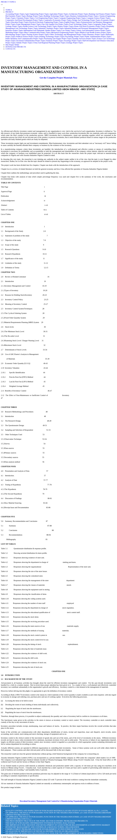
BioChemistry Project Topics (15, 16)
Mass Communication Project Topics (37, 32)
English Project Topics (72, 22)
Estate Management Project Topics (28, 24)
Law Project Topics (69, 30)
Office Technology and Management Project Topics (68, 34)
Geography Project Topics (102, 24)
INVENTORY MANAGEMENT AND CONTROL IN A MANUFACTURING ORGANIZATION (42, 827)
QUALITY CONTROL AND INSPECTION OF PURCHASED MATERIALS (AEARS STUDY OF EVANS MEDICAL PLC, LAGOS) (56, 811)
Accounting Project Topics (15, 14)
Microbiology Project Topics (15, 34)
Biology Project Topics (35, 16)
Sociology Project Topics (73, 41)
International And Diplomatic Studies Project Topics (42, 30)
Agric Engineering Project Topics (37, 14)
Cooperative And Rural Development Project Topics (24, 20)
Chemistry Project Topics (25, 18)
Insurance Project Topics (14, 30)
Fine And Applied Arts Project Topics (55, 24)
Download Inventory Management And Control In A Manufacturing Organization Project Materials (58, 801)
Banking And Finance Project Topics (102, 14)
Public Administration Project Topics (98, 37)
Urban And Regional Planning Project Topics (49, 43)
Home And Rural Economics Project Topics (90, 26)
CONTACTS (10, 49)
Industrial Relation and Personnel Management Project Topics (86, 28)
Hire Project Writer (12, 45)
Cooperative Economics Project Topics (58, 20)
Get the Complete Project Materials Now (58, 77)
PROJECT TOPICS (8, 2)
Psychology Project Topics (74, 37)
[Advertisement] (58, 112)
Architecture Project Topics (78, 14)
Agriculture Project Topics (58, 14)
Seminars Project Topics (54, 41)
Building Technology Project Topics (57, 16)
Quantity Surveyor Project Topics (84, 39)
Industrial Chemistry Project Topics (51, 28)
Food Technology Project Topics (81, 24)
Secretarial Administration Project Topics (31, 41)
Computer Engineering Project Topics (72, 18)
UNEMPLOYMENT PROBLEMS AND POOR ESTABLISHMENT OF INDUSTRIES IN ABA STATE (44, 829)
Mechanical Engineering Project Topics (65, 32)
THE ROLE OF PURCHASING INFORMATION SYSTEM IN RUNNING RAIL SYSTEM (40, 823)
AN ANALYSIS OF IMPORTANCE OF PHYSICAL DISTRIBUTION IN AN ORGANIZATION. (42, 831)
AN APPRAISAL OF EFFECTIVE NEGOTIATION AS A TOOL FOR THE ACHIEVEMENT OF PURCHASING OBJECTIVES (54, 833)
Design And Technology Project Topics (86, 20)
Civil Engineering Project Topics (46, 18)
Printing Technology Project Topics (52, 37)
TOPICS (8, 10)
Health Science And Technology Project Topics (40, 26)
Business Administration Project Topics (84, 16)
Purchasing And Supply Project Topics (58, 39)
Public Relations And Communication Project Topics (24, 39)
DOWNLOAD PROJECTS (15, 47)
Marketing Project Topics (14, 32)
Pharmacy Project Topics (96, 34)
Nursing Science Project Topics (38, 34)
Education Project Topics (20, 22)
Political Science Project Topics (27, 37)
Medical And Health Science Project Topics (95, 32)
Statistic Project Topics (24, 43)
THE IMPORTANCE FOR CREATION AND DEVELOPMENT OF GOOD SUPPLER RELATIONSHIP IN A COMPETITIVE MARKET (57, 825)
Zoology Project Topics (74, 43)
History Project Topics (66, 26)
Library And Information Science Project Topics (93, 30)
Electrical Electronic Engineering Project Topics (46, 22)
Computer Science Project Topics (98, 18)
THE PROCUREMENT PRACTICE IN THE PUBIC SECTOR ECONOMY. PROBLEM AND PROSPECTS (46, 821)
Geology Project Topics (14, 26)
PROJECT (9, 12)
